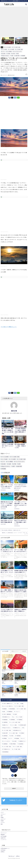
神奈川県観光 (13, 743)
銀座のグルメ (5, 725)
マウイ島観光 (9, 51)
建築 (22, 703)
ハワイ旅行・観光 (19, 49)
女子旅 (13, 53)
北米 (2, 47)
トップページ (3, 839)
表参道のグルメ (23, 741)
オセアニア (3, 819)
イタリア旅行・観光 (7, 746)
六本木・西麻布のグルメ (8, 703)
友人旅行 (3, 53)
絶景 (12, 55)
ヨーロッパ (3, 814)
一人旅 (17, 703)
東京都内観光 (12, 708)
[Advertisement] (14, 21)
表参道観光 (5, 719)
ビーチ (3, 51)
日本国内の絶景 (23, 725)
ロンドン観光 (14, 725)
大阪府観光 (5, 722)
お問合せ (2, 851)
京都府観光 (5, 743)
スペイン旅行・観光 (18, 746)
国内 (2, 824)
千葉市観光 (18, 735)
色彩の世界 (17, 55)
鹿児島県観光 (5, 751)
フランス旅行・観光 (20, 706)
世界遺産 (5, 738)
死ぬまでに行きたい (5, 55)
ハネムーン (17, 711)
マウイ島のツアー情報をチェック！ (9, 326)
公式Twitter (3, 850)
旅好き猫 (14, 411)
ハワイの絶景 (11, 49)
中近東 (2, 820)
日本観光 (22, 733)
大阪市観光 (21, 743)
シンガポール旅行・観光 (15, 722)
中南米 (2, 817)
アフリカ (2, 822)
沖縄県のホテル (17, 727)
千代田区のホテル (6, 749)
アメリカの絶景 (8, 47)
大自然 (9, 53)
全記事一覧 (3, 837)
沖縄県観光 (10, 711)
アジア (2, 812)
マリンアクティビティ (18, 51)
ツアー (11, 738)
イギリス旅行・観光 (7, 730)
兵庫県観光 (13, 719)
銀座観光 (5, 708)
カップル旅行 (4, 49)
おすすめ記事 (3, 836)
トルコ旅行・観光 (14, 733)
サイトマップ (3, 832)
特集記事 (2, 834)
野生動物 (23, 55)
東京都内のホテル (17, 730)
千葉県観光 (20, 719)
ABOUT (14, 788)
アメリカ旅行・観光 (16, 47)
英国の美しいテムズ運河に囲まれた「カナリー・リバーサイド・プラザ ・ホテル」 (14, 533)
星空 (18, 53)
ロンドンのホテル (6, 741)
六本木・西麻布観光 (7, 714)
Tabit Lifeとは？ (11, 856)
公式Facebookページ (5, 848)
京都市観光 (5, 735)
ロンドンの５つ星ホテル (8, 706)
